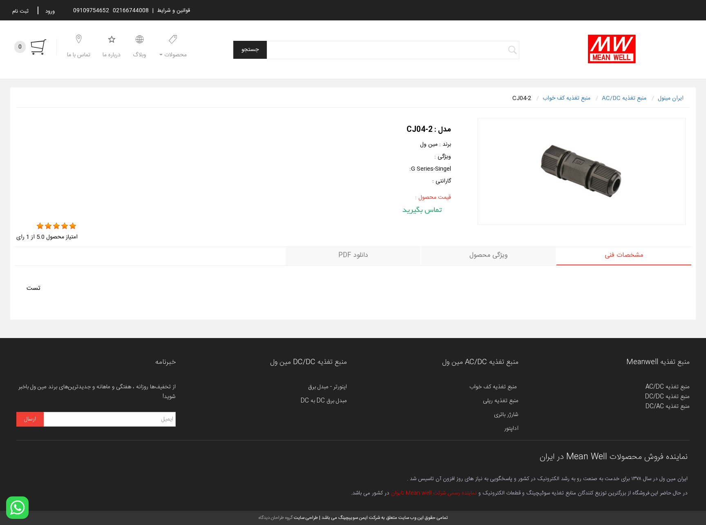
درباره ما (112, 55)
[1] (40, 226)
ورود (50, 11)
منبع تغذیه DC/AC (668, 407)
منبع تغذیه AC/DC (668, 387)
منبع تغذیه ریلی (500, 401)
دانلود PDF (353, 255)
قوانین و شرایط (173, 10)
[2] (48, 226)
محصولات (175, 55)
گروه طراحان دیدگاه (276, 518)
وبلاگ (139, 55)
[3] (56, 226)
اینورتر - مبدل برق (327, 387)
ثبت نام (20, 11)
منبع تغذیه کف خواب (493, 387)
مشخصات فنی (624, 255)
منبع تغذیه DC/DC (667, 397)
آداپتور (511, 429)
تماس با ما (78, 55)
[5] (72, 226)
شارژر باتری (506, 415)
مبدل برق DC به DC (324, 401)
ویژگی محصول (488, 255)
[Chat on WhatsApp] (17, 507)
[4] (64, 226)
